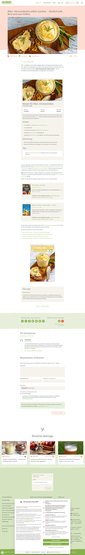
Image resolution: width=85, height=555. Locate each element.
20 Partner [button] (23, 517)
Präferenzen (27, 552)
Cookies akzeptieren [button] (56, 540)
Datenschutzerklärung (35, 552)
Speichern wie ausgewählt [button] (56, 544)
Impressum (43, 552)
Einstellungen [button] (27, 521)
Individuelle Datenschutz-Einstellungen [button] (56, 547)
